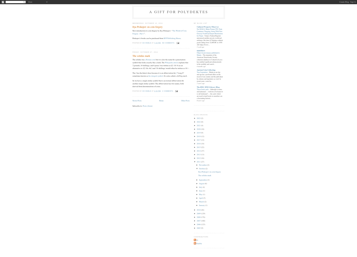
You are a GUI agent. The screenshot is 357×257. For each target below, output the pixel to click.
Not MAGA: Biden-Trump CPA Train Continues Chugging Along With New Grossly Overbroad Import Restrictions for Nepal (210, 32)
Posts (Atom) (147, 106)
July (201, 187)
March (201, 201)
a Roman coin (150, 59)
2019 (199, 132)
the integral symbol (155, 76)
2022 (199, 122)
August (202, 183)
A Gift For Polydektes (178, 11)
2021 (199, 125)
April (201, 198)
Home (161, 100)
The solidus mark (141, 55)
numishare (201, 50)
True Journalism (202, 72)
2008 (199, 217)
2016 (199, 143)
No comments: (168, 43)
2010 (199, 210)
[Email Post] (177, 43)
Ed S (196, 240)
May (201, 194)
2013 (199, 154)
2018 (199, 136)
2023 (199, 118)
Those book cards (203, 89)
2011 (199, 161)
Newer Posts (137, 100)
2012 (199, 158)
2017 (199, 140)
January (202, 205)
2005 (199, 228)
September (203, 180)
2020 (199, 129)
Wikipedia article (171, 62)
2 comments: (168, 91)
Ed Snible (198, 243)
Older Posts (185, 100)
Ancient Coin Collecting (206, 70)
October (202, 168)
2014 (199, 151)
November (203, 165)
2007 (199, 220)
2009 (199, 213)
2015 (199, 147)
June (201, 190)
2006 (199, 224)
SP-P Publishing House (172, 38)
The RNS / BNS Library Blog (208, 87)
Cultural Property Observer (208, 26)
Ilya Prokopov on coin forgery (147, 26)
